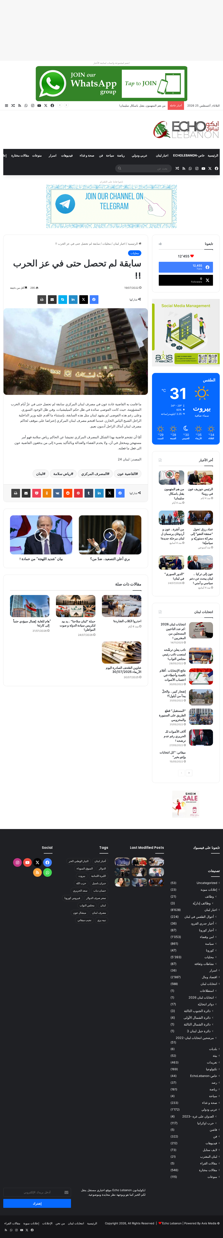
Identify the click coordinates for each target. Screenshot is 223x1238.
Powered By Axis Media (200, 1223)
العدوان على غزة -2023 (198, 1116)
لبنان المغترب (208, 1156)
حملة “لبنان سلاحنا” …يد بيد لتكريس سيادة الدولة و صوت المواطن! (77, 625)
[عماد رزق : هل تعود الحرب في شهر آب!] (139, 882)
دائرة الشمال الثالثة (197, 1024)
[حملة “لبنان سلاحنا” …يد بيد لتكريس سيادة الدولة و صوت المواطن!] (75, 606)
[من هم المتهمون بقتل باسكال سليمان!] (171, 477)
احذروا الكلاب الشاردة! (127, 621)
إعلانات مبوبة (209, 889)
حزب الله (81, 883)
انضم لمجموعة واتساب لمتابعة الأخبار (111, 62)
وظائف (209, 896)
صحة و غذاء (87, 155)
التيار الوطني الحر (78, 861)
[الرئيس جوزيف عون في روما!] (200, 477)
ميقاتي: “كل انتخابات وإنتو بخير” (173, 754)
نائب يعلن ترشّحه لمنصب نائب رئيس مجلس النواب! (174, 654)
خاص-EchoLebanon (189, 155)
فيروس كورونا (72, 898)
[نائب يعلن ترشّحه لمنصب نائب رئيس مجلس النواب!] (201, 656)
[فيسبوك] (94, 299)
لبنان (39, 473)
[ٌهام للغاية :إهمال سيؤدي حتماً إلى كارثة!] (29, 606)
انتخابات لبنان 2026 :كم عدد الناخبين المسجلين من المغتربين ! (173, 631)
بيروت (81, 875)
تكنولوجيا (211, 1069)
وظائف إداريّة (202, 903)
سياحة (110, 155)
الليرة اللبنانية (98, 875)
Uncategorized (207, 883)
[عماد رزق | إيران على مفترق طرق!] (122, 872)
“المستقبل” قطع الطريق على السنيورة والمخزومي (172, 715)
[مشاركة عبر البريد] (52, 299)
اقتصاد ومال (209, 977)
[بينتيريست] (78, 493)
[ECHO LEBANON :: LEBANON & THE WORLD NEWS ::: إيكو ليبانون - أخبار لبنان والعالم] (186, 129)
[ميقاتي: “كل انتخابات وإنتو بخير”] (201, 758)
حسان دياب (99, 890)
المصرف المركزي (94, 473)
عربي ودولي (139, 155)
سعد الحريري (80, 890)
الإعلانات (47, 1223)
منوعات (37, 155)
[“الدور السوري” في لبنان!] (171, 562)
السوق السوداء (85, 868)
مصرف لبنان (99, 912)
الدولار (102, 868)
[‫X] (83, 299)
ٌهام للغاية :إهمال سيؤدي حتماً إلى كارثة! (31, 623)
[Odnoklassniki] (47, 493)
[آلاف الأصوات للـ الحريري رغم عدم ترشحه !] (201, 737)
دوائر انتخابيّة (206, 1004)
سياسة (209, 943)
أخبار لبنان (100, 861)
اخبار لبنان (162, 155)
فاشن (213, 1129)
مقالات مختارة (20, 155)
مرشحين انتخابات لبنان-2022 (195, 1038)
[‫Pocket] (36, 493)
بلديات (213, 1049)
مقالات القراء (208, 1163)
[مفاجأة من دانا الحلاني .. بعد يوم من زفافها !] (139, 872)
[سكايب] (62, 299)
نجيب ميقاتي (84, 920)
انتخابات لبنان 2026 (201, 997)
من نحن (60, 1223)
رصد (214, 1082)
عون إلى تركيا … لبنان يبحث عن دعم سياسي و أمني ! (201, 578)
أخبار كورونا (206, 930)
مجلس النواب (87, 905)
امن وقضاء (207, 937)
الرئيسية (213, 155)
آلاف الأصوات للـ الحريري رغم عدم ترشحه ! (175, 736)
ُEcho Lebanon (172, 1223)
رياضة (121, 155)
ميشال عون (79, 912)
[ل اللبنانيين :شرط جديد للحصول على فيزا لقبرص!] (122, 861)
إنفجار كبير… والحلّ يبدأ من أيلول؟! (174, 693)
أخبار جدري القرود (202, 923)
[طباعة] (41, 299)
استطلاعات (207, 990)
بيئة (215, 1055)
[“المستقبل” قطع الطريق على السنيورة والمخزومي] (201, 717)
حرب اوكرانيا (205, 1123)
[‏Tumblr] (88, 493)
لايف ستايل (210, 1150)
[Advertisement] (111, 30)
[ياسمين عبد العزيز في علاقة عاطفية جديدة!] (122, 882)
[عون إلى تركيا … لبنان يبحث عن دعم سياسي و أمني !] (200, 562)
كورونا (210, 950)
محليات (106, 243)
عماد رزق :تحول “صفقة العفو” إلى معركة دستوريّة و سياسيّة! (202, 536)
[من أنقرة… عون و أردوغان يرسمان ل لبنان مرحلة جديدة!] (171, 518)
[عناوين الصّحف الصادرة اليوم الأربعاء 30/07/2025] (121, 652)
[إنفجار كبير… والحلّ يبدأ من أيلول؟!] (201, 697)
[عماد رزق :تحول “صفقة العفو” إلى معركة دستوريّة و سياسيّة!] (200, 518)
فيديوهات (67, 155)
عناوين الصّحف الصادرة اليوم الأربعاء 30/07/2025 (123, 670)
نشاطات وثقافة (204, 964)
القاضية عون (126, 473)
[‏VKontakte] (57, 493)
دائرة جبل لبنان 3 (199, 1031)
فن (101, 155)
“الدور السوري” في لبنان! (174, 576)
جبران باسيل (99, 883)
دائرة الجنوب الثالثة (197, 1011)
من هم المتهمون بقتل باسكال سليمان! (142, 105)
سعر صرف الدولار (96, 898)
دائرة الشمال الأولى (197, 1017)
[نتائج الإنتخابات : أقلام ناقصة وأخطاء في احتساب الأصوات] (201, 676)
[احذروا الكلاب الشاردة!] (121, 606)
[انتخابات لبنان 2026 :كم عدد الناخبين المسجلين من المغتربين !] (201, 630)
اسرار (52, 155)
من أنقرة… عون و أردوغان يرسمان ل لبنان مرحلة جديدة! (172, 534)
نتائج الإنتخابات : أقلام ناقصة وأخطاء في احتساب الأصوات (173, 675)
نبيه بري (101, 920)
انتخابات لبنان (209, 984)
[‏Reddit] (68, 493)
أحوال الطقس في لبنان (199, 916)
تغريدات (212, 1062)
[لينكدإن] (73, 299)
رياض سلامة (62, 473)
